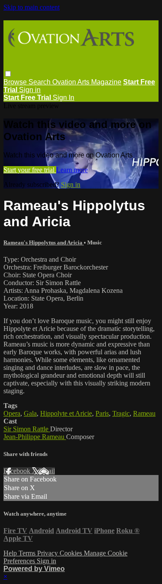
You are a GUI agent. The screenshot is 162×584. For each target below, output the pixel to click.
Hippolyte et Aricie (66, 413)
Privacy (48, 553)
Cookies (72, 553)
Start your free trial (29, 169)
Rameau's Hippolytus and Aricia (43, 242)
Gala (30, 413)
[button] (8, 74)
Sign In (63, 97)
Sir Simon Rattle (26, 429)
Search (40, 82)
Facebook (17, 471)
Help (11, 553)
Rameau (144, 413)
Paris (102, 413)
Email (47, 471)
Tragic (121, 413)
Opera (11, 413)
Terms (28, 553)
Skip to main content (31, 7)
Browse (16, 82)
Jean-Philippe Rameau (34, 436)
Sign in (30, 89)
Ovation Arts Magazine (86, 82)
